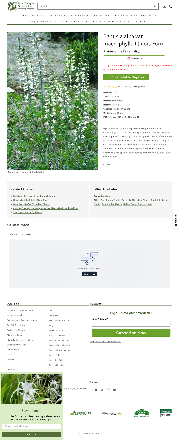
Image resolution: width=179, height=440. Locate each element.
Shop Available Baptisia (126, 77)
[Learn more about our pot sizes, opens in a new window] (138, 117)
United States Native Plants (137, 204)
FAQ (8, 364)
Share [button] (109, 164)
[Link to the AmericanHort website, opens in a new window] (113, 413)
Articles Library (56, 330)
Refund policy (13, 349)
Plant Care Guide (14, 335)
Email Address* (100, 319)
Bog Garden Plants (110, 200)
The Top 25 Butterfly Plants (27, 212)
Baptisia (105, 196)
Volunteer (53, 315)
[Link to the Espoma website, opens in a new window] (142, 416)
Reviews (10, 359)
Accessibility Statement (59, 350)
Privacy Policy (55, 355)
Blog (51, 325)
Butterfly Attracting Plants (135, 200)
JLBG (143, 15)
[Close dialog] (60, 375)
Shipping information (16, 345)
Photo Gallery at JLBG (59, 340)
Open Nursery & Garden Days (20, 310)
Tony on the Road (57, 335)
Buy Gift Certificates (16, 325)
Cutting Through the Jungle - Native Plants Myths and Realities (45, 208)
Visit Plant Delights (15, 315)
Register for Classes (16, 330)
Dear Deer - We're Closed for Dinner (31, 204)
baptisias (133, 128)
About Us (11, 369)
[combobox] (98, 6)
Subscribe (31, 434)
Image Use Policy (56, 360)
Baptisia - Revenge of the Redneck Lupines (35, 196)
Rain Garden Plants (112, 204)
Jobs (51, 310)
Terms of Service (56, 365)
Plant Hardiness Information (20, 340)
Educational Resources (59, 320)
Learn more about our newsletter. (105, 341)
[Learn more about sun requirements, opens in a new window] (129, 109)
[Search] (155, 6)
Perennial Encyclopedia (59, 345)
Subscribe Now (131, 333)
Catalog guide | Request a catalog (22, 320)
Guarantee (12, 354)
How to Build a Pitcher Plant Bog (30, 200)
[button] (39, 15)
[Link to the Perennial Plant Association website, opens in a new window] (80, 414)
